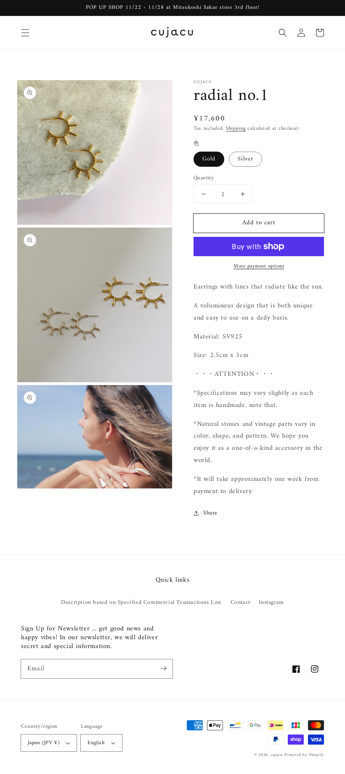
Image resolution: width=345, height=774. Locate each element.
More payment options (259, 266)
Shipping (236, 128)
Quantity (204, 178)
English (96, 743)
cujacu (276, 754)
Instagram (271, 602)
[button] (25, 33)
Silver (245, 159)
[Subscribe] (163, 668)
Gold (208, 159)
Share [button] (210, 513)
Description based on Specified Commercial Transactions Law (141, 602)
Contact (240, 602)
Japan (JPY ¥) (43, 743)
